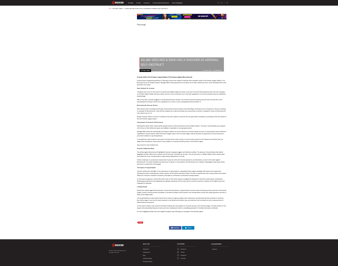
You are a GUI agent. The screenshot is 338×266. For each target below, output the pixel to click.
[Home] (109, 8)
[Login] (227, 2)
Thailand (214, 249)
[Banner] (159, 16)
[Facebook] (221, 3)
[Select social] (222, 2)
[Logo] (118, 2)
